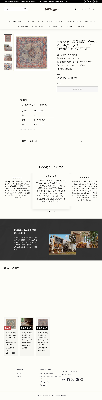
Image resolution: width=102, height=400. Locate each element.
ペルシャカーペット (73, 21)
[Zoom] (32, 52)
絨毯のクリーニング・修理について (50, 378)
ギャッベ (30, 21)
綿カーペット (90, 21)
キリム (40, 21)
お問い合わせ (44, 382)
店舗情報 (80, 27)
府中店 (19, 374)
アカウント (43, 385)
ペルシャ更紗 (23, 27)
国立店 (19, 377)
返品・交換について (46, 374)
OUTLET (70, 27)
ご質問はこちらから (29, 141)
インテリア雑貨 (38, 27)
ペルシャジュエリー (55, 27)
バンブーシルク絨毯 (54, 21)
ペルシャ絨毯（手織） (15, 21)
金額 (58, 74)
